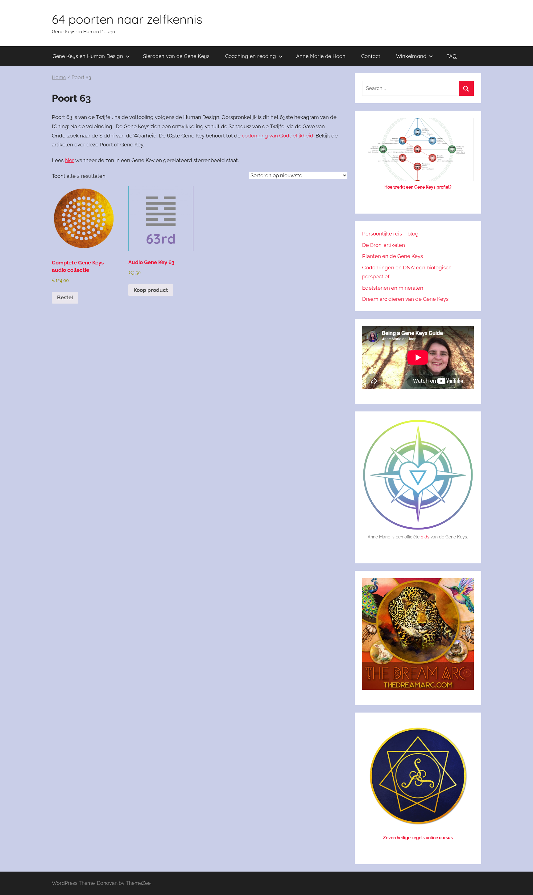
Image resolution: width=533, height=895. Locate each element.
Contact (370, 56)
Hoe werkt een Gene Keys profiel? (418, 187)
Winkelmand (411, 56)
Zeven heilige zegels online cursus (418, 837)
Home (59, 77)
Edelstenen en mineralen (392, 288)
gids (425, 536)
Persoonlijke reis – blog (390, 234)
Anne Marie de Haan (320, 56)
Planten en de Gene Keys (392, 256)
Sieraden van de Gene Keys (176, 56)
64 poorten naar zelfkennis (127, 19)
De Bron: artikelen (383, 245)
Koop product (151, 290)
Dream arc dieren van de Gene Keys (405, 299)
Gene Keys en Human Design (87, 56)
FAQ (451, 56)
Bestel (65, 297)
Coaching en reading (250, 56)
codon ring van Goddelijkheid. (278, 136)
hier (69, 160)
